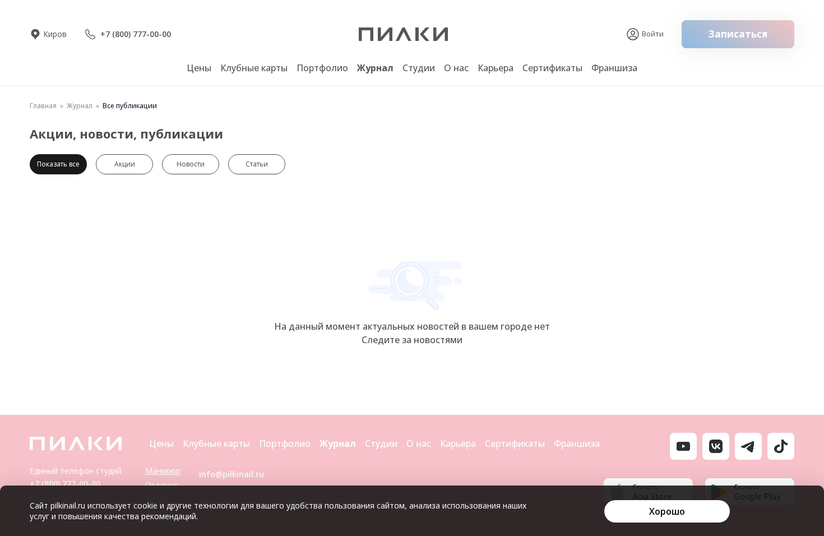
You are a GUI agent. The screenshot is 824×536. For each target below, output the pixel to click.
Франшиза (614, 68)
